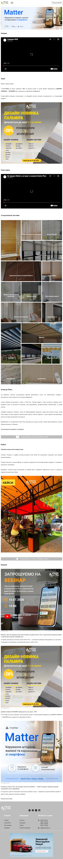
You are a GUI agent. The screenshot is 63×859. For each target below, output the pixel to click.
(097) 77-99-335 (44, 825)
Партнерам (22, 822)
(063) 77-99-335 (44, 823)
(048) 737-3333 (44, 820)
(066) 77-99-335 (44, 822)
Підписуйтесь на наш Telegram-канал (34, 559)
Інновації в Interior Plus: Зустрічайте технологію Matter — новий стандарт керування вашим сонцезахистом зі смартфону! (29, 787)
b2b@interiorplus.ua (45, 828)
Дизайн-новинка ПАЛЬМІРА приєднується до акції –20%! (19, 712)
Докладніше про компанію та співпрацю (12, 429)
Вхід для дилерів (57, 2)
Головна (6, 820)
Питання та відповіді (25, 827)
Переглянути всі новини (6, 798)
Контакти (22, 820)
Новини (21, 825)
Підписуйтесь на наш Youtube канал (34, 437)
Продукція (7, 827)
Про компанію (7, 825)
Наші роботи (7, 822)
